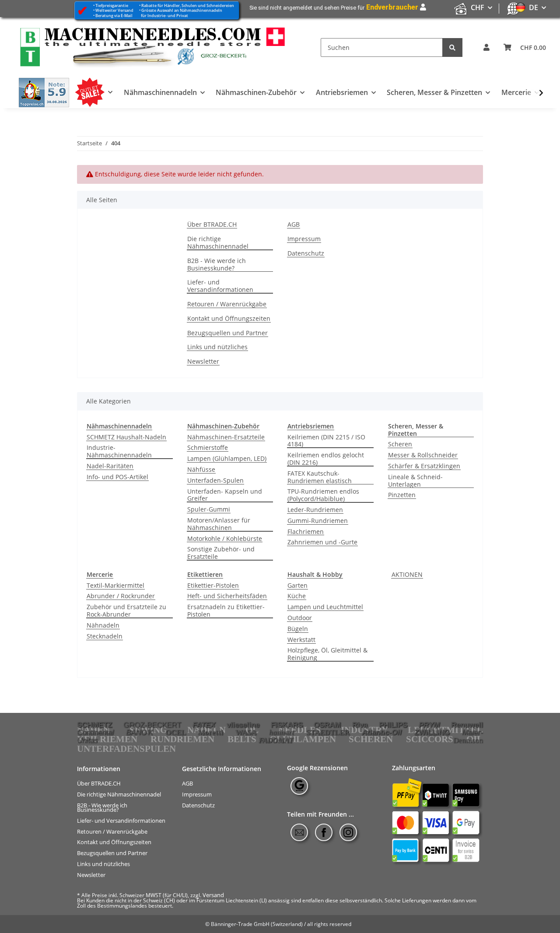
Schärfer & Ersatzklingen (424, 466)
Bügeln (297, 629)
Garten (297, 585)
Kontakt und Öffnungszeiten (228, 319)
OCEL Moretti (194, 732)
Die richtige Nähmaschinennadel (217, 242)
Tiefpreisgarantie (111, 5)
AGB (293, 224)
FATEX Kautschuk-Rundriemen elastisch (319, 477)
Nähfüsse (201, 470)
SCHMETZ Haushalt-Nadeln (126, 437)
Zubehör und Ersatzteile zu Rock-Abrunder (126, 610)
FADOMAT (276, 740)
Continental (95, 732)
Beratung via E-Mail (114, 15)
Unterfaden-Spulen (215, 480)
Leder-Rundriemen (315, 510)
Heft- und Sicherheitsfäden (227, 596)
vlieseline (243, 724)
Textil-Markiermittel (115, 585)
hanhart (281, 732)
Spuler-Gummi (208, 509)
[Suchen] (452, 47)
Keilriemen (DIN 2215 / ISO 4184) (326, 441)
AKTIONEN (407, 575)
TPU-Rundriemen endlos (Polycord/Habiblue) (323, 495)
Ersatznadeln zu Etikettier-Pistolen (226, 610)
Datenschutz (305, 253)
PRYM (429, 724)
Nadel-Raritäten (110, 466)
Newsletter (203, 361)
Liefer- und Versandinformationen (220, 286)
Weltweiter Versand (114, 10)
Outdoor (299, 618)
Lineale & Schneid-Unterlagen (415, 481)
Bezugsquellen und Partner (227, 333)
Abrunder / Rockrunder (121, 596)
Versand (213, 895)
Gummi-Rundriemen (317, 521)
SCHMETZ (94, 724)
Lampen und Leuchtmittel (325, 607)
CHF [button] (477, 7)
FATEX (203, 724)
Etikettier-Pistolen (213, 585)
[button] (486, 47)
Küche (296, 596)
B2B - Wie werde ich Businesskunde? (216, 264)
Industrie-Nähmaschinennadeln (119, 451)
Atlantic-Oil (382, 732)
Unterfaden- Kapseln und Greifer (224, 495)
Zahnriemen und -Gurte (322, 542)
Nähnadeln (103, 625)
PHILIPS (393, 724)
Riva (360, 724)
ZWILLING (432, 732)
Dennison (468, 740)
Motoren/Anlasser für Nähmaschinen (218, 524)
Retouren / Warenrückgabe (226, 304)
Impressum (304, 239)
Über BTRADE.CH (212, 224)
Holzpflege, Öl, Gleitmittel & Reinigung (327, 654)
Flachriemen (305, 532)
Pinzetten (402, 495)
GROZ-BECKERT (152, 724)
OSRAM (327, 724)
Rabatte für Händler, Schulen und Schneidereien (187, 5)
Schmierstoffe (207, 448)
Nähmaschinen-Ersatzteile (226, 437)
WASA (245, 732)
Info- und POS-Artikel (117, 477)
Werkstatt (301, 640)
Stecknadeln (104, 636)
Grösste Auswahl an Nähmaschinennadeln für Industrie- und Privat (180, 12)
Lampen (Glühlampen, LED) (226, 459)
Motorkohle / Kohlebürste (224, 539)
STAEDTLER (328, 732)
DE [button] (533, 7)
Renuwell (467, 724)
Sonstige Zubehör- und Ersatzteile (221, 553)
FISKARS (287, 724)
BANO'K (139, 732)
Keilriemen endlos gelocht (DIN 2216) (325, 459)
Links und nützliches (217, 347)
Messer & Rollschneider (423, 455)
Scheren (400, 444)
